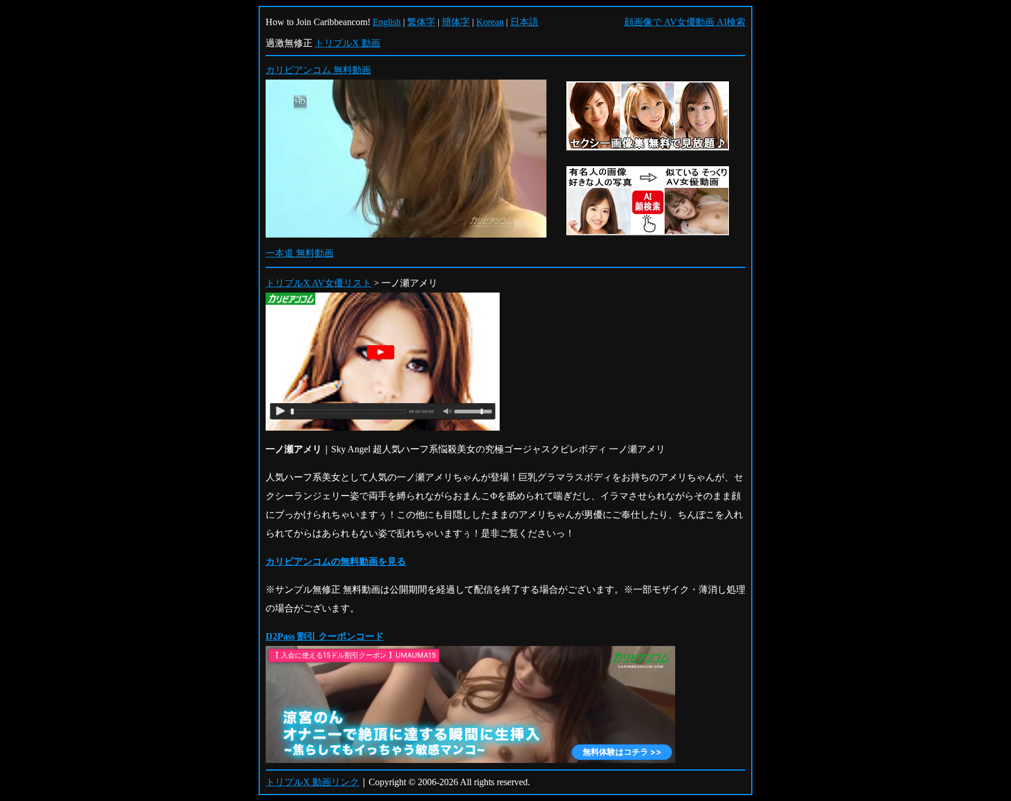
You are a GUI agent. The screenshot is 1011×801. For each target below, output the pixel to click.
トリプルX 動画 (347, 43)
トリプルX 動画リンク (312, 782)
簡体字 (456, 22)
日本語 (524, 22)
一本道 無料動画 (299, 253)
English (387, 22)
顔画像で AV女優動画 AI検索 (684, 22)
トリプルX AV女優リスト (319, 283)
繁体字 (421, 22)
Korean (490, 22)
